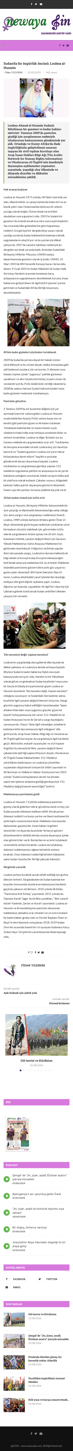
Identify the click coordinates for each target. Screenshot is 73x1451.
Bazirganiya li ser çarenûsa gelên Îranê (36, 1194)
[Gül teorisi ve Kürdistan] (36, 1035)
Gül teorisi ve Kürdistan (36, 1060)
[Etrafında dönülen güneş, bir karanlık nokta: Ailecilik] (14, 1362)
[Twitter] (36, 4)
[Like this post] (31, 952)
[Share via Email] (42, 952)
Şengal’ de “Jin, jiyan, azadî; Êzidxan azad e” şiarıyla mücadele (48, 1337)
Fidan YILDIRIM (13, 72)
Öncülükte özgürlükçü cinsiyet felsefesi (46, 1380)
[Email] (41, 4)
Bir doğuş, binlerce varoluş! (29, 1227)
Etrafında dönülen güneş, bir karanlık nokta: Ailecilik (45, 1358)
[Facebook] (31, 4)
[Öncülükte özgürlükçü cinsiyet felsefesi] (14, 1384)
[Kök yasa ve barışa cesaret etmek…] (14, 1405)
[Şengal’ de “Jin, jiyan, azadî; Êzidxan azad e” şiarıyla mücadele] (14, 1341)
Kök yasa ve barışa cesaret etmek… (48, 1399)
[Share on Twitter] (39, 952)
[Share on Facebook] (35, 952)
